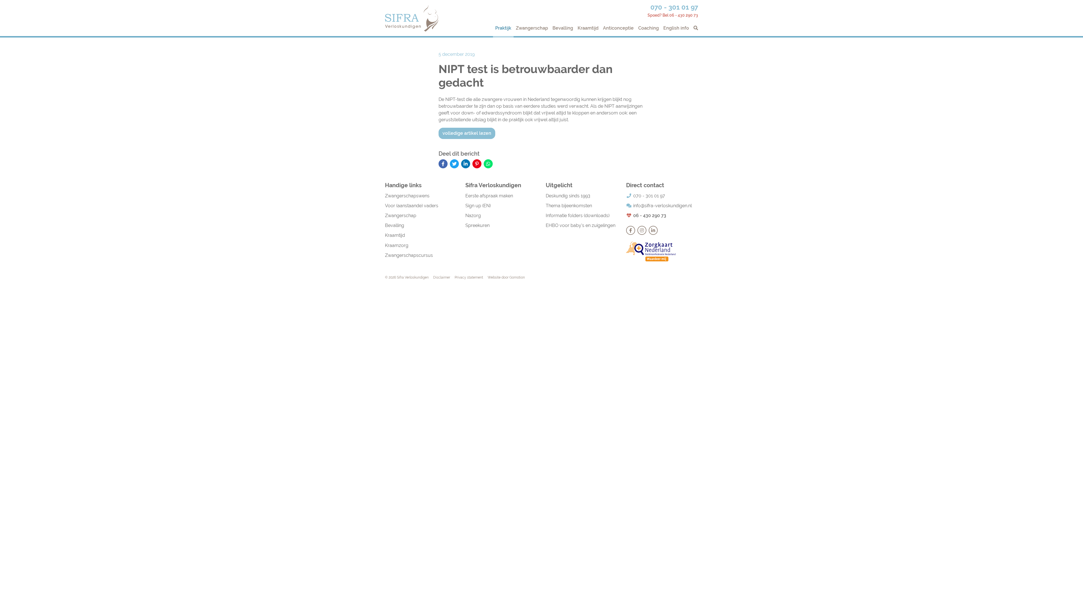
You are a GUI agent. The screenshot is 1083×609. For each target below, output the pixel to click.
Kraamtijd (588, 28)
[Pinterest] (476, 163)
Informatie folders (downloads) (577, 215)
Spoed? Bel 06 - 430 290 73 (673, 15)
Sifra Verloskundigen (411, 18)
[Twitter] (454, 163)
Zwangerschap (532, 28)
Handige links (403, 185)
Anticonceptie (618, 28)
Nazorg (473, 215)
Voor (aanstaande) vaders (411, 205)
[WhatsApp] (488, 163)
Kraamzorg (396, 245)
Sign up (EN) (478, 205)
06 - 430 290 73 (649, 215)
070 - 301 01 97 (674, 7)
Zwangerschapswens (407, 195)
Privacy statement (469, 277)
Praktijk (503, 28)
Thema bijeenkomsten (569, 205)
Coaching (648, 28)
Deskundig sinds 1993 (568, 195)
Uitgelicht (559, 185)
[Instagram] (641, 230)
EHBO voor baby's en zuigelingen (580, 225)
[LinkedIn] (465, 163)
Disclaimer (441, 277)
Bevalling (562, 28)
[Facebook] (443, 163)
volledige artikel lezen (467, 133)
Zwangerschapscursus (409, 255)
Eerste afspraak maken (489, 195)
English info (676, 28)
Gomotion (517, 277)
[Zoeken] (694, 28)
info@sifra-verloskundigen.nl (662, 205)
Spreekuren (477, 225)
